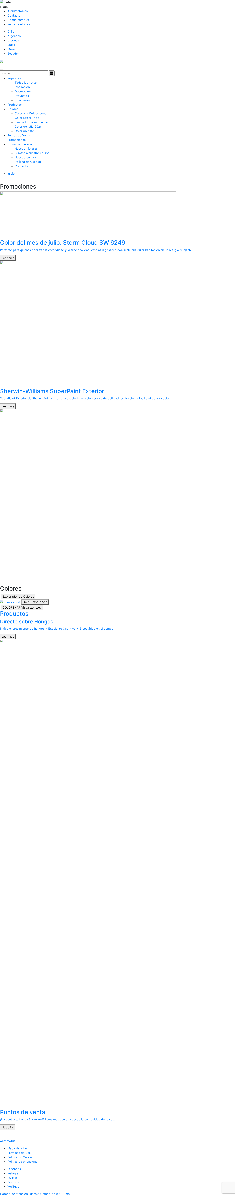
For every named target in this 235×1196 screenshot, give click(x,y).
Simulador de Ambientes (32, 122)
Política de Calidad (28, 162)
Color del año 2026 (28, 126)
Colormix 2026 (25, 131)
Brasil (11, 45)
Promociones (16, 140)
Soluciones (22, 100)
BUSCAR (7, 1127)
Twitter (12, 1177)
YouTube (13, 1186)
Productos (14, 104)
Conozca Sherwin (19, 144)
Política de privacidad (22, 1161)
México (12, 49)
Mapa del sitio (17, 1148)
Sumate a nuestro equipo (32, 153)
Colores (12, 109)
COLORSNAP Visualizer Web (22, 607)
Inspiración (14, 78)
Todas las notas (26, 82)
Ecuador (13, 53)
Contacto (13, 15)
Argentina (14, 36)
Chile (10, 31)
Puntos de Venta (18, 135)
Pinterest (13, 1182)
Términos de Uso (19, 1153)
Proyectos (22, 96)
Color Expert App (27, 118)
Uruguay (13, 40)
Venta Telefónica (18, 24)
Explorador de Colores (18, 596)
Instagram (14, 1173)
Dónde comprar (18, 20)
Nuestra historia (26, 148)
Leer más (7, 258)
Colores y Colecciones (30, 113)
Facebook (14, 1169)
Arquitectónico (17, 11)
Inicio (11, 173)
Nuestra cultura (25, 157)
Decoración (23, 91)
